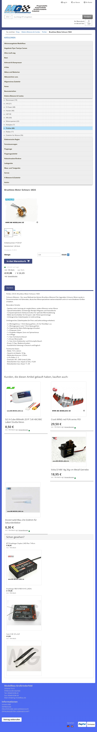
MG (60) (9, 118)
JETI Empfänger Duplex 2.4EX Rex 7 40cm (20, 543)
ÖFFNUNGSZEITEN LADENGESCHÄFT (15, 711)
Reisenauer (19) (11, 100)
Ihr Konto (88, 2)
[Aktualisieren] (68, 254)
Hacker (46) (10, 111)
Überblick (9, 288)
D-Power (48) (10, 107)
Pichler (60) (10, 128)
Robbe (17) (10, 132)
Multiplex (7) (10, 125)
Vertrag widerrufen (11, 719)
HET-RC (8, 114)
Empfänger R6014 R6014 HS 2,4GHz (19, 589)
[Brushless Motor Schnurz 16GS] (49, 211)
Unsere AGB (6, 704)
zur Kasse (76, 2)
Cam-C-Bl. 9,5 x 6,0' (13, 634)
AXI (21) (8, 104)
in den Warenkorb (17, 261)
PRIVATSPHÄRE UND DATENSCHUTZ (15, 709)
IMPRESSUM (6, 707)
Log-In (64, 2)
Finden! (87, 16)
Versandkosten (12, 276)
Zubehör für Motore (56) (14, 135)
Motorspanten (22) (12, 121)
